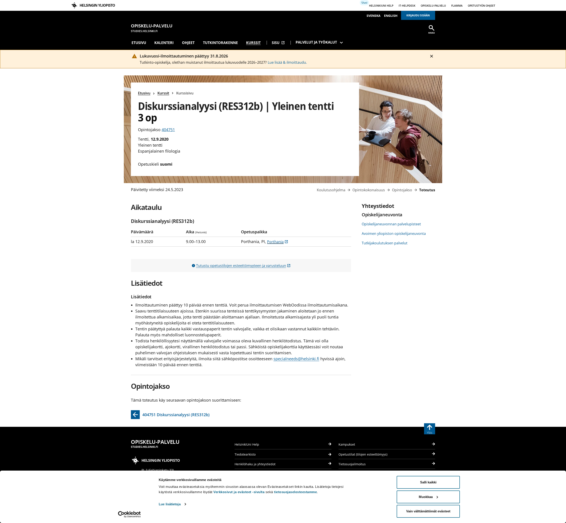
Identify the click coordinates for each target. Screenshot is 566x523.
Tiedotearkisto (245, 454)
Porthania (277, 241)
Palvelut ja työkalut (316, 42)
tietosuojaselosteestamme (295, 492)
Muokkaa (426, 497)
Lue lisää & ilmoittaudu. (287, 62)
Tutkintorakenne (220, 42)
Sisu (278, 42)
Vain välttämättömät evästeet (428, 511)
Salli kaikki (428, 482)
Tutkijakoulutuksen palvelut (384, 243)
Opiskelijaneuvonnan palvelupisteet (391, 224)
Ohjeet (188, 42)
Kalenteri (164, 42)
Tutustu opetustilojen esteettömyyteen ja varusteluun (243, 265)
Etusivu (139, 42)
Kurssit (253, 42)
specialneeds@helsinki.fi (296, 358)
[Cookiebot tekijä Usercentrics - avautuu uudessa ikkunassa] (129, 514)
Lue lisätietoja (170, 504)
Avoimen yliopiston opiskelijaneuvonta (394, 233)
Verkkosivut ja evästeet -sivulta (238, 492)
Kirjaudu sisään (418, 15)
